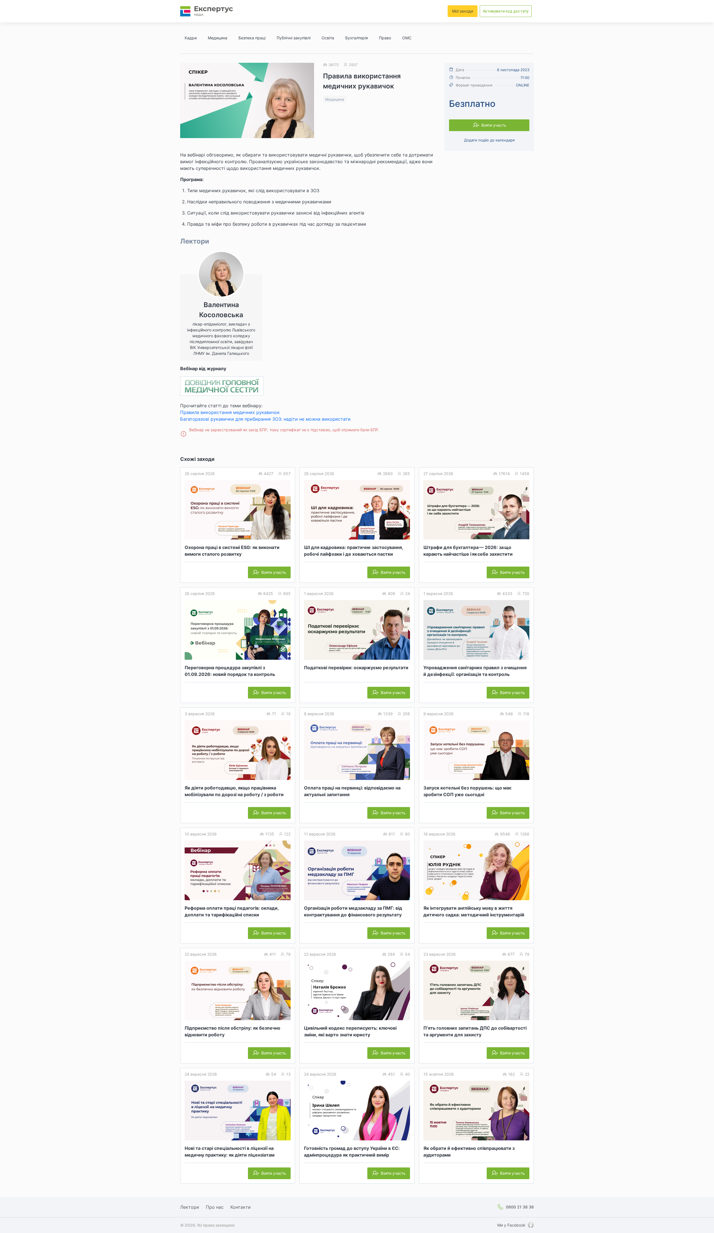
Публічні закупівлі (293, 37)
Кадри (191, 37)
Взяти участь (493, 125)
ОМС (406, 37)
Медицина (217, 37)
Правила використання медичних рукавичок (230, 412)
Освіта (328, 37)
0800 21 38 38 (520, 1207)
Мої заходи (462, 11)
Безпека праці (252, 37)
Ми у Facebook (511, 1225)
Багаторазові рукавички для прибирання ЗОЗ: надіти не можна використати (265, 419)
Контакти (240, 1207)
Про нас (215, 1207)
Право (385, 37)
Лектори (189, 1207)
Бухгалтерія (356, 37)
